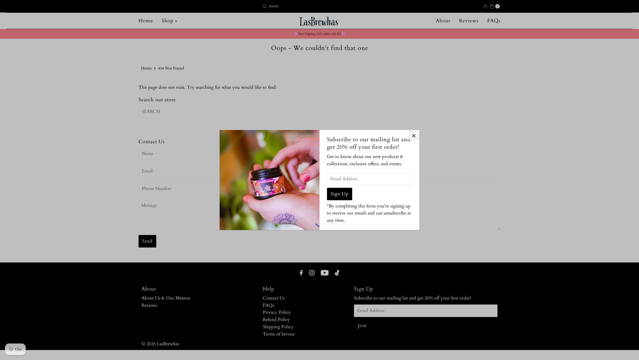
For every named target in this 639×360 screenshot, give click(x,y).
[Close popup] (413, 135)
